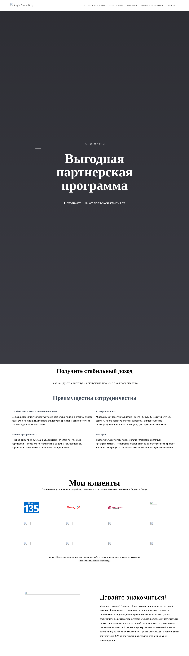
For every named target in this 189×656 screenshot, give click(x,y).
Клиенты (172, 5)
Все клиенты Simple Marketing (94, 561)
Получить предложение (152, 5)
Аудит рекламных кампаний (123, 5)
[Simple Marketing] (21, 5)
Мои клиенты (94, 482)
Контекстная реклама (94, 5)
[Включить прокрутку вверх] (183, 650)
